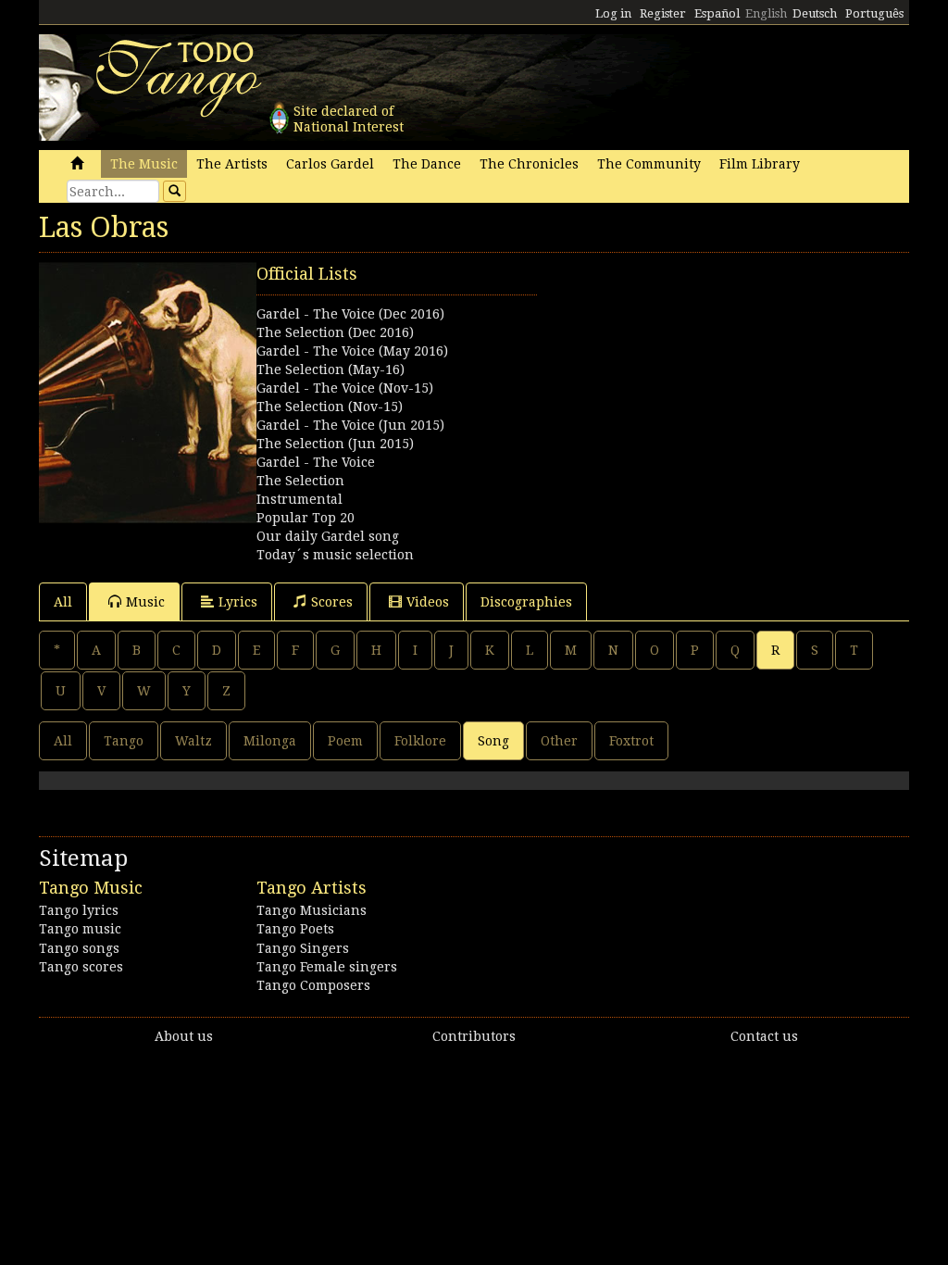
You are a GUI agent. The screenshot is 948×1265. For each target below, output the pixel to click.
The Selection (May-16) (330, 369)
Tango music (80, 928)
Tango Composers (313, 985)
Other (559, 740)
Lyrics (237, 602)
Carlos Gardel (330, 164)
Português (874, 13)
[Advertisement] (691, 378)
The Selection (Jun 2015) (335, 443)
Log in (613, 13)
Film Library (759, 164)
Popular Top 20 (305, 517)
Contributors (474, 1036)
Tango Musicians (311, 910)
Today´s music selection (335, 554)
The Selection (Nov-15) (329, 406)
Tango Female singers (326, 966)
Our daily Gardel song (327, 536)
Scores (332, 602)
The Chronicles (529, 164)
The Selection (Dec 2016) (335, 332)
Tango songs (79, 948)
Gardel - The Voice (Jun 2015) (350, 425)
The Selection (300, 480)
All (63, 602)
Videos (427, 602)
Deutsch (814, 13)
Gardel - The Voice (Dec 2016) (350, 314)
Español (717, 13)
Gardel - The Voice (315, 462)
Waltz (193, 740)
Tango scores (81, 966)
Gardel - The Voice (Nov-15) (344, 388)
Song (493, 740)
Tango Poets (295, 928)
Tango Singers (302, 948)
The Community (649, 164)
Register (663, 13)
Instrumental (299, 499)
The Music (144, 164)
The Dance (427, 164)
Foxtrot (631, 740)
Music (145, 602)
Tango (123, 740)
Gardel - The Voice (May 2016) (352, 351)
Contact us (764, 1036)
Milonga (269, 740)
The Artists (232, 164)
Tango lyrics (78, 910)
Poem (345, 740)
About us (184, 1036)
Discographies (526, 602)
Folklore (420, 740)
